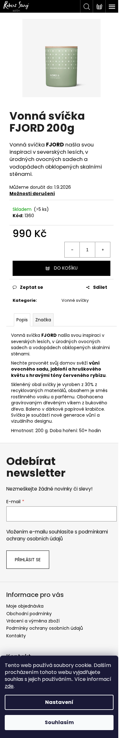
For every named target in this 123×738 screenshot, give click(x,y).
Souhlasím (59, 722)
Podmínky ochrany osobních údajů (44, 628)
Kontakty (16, 636)
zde (9, 686)
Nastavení (59, 702)
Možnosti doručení (32, 193)
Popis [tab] (22, 320)
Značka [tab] (43, 320)
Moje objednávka (25, 606)
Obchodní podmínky (29, 613)
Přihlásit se (28, 559)
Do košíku (66, 268)
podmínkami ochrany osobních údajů (57, 535)
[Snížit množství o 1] (72, 249)
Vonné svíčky (75, 300)
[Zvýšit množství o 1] (102, 249)
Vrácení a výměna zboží (33, 621)
